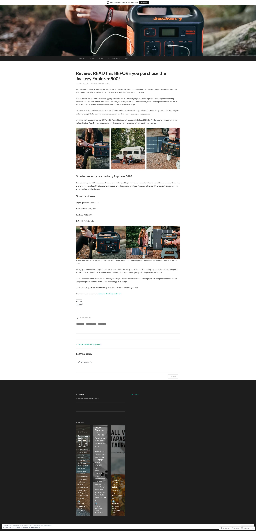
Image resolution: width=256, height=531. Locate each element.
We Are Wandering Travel (100, 83)
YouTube (92, 58)
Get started (144, 2)
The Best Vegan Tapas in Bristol (116, 483)
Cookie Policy (36, 527)
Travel (82, 318)
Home (127, 58)
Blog (101, 58)
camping (81, 324)
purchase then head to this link (109, 294)
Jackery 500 (92, 324)
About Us (81, 58)
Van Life (88, 318)
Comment (173, 376)
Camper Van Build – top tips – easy (88, 344)
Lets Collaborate (114, 58)
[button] (93, 148)
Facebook (135, 394)
